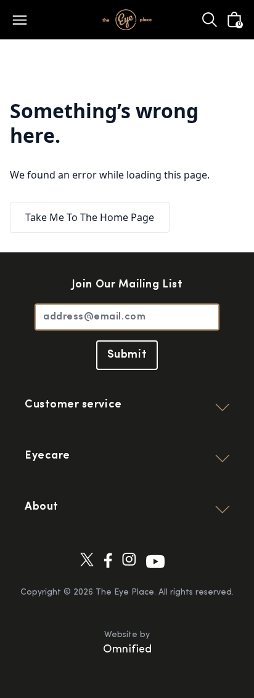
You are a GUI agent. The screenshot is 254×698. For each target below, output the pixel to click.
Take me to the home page (89, 217)
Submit (127, 355)
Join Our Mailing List (127, 285)
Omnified (127, 650)
